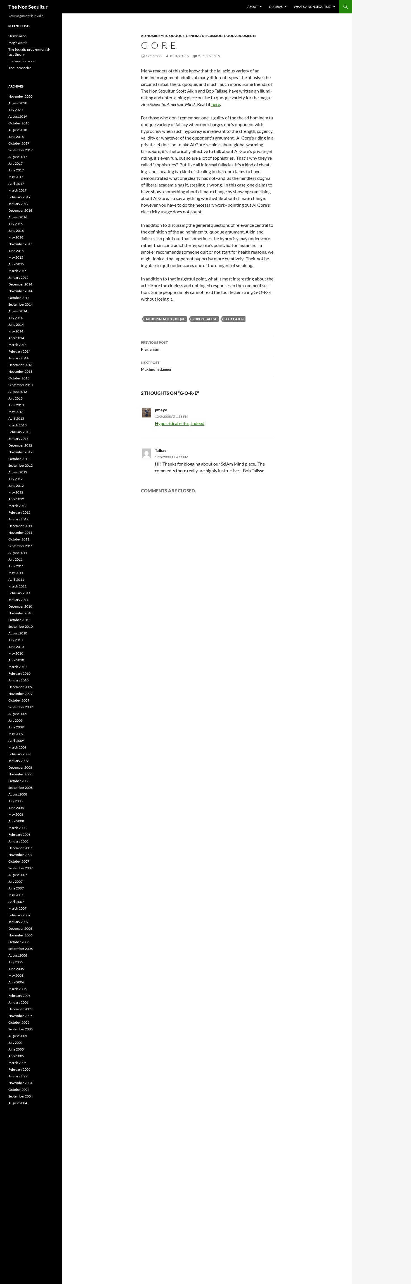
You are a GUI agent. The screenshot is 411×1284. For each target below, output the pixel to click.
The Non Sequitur (28, 7)
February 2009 (19, 754)
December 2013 (20, 365)
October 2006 (18, 942)
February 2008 (19, 834)
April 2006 (16, 982)
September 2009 (20, 707)
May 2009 (15, 734)
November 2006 (20, 935)
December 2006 (20, 928)
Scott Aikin (234, 319)
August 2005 (17, 1036)
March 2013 (17, 425)
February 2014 (19, 351)
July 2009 (15, 720)
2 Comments (209, 56)
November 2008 (20, 774)
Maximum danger (156, 366)
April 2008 (16, 821)
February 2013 (19, 432)
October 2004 (18, 1089)
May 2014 (15, 331)
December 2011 (20, 526)
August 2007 (17, 875)
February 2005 (19, 1069)
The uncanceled (20, 68)
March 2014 (17, 345)
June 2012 (16, 485)
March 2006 (17, 989)
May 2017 (15, 177)
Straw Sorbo (17, 36)
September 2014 (20, 304)
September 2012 (20, 465)
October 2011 (18, 539)
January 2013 (18, 438)
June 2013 (16, 405)
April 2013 (16, 418)
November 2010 (20, 613)
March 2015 (17, 271)
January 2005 (18, 1076)
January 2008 (18, 841)
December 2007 (20, 848)
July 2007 (15, 881)
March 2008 (17, 828)
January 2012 (18, 519)
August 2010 (17, 633)
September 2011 (20, 546)
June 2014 (16, 324)
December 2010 (20, 606)
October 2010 (18, 620)
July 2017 (15, 163)
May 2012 (15, 492)
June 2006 (16, 969)
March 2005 (17, 1063)
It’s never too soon (21, 61)
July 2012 (15, 479)
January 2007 (18, 922)
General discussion (204, 36)
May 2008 (15, 814)
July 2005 (15, 1042)
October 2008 (18, 781)
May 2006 (15, 975)
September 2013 (20, 385)
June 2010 (16, 647)
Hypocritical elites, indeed (179, 423)
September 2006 (20, 949)
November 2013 (20, 371)
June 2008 (16, 808)
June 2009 (16, 727)
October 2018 (18, 123)
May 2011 (15, 573)
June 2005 (16, 1049)
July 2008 (15, 801)
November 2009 (20, 693)
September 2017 (20, 150)
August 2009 (17, 714)
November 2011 (20, 532)
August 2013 (17, 392)
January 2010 (18, 680)
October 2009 (18, 700)
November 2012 (20, 452)
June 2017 (16, 170)
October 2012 (18, 459)
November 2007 (20, 855)
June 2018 (16, 136)
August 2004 (17, 1103)
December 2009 (20, 687)
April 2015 (16, 264)
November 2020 (20, 96)
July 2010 (15, 640)
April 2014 (16, 338)
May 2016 (15, 237)
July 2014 (15, 318)
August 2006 (17, 955)
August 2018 (17, 130)
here (215, 104)
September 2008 (20, 787)
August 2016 (17, 217)
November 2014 (20, 291)
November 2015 (20, 244)
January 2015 (18, 277)
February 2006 (19, 995)
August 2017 (17, 157)
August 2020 (17, 103)
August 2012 (17, 472)
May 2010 (15, 653)
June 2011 (16, 566)
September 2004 (20, 1096)
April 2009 (16, 740)
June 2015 (16, 251)
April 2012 (16, 499)
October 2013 (18, 378)
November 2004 (20, 1083)
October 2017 (18, 143)
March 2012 (17, 506)
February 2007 (19, 915)
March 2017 (17, 190)
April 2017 (16, 183)
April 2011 (16, 579)
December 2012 (20, 445)
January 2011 (18, 600)
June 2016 (16, 230)
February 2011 (19, 593)
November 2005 (20, 1016)
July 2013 (15, 398)
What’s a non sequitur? (312, 6)
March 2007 (17, 908)
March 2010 (17, 667)
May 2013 (15, 412)
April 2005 (16, 1056)
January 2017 (18, 204)
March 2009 (17, 747)
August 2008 (17, 794)
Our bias (276, 6)
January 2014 (18, 358)
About (252, 6)
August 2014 (17, 311)
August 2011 (17, 553)
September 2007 (20, 868)
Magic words (17, 43)
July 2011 (15, 559)
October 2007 (18, 861)
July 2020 (15, 110)
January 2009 (18, 761)
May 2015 (15, 257)
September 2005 (20, 1029)
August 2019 (17, 116)
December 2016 (20, 210)
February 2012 (19, 512)
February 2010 (19, 673)
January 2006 (18, 1002)
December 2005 (20, 1009)
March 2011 (17, 586)
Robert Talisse (205, 319)
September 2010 (20, 626)
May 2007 (15, 895)
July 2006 (15, 962)
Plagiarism (154, 345)
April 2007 (16, 902)
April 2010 (16, 660)
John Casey (179, 56)
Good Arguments (240, 36)
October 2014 (18, 298)
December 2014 (20, 284)
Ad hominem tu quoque (163, 36)
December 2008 (20, 767)
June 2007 (16, 888)
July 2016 (15, 224)
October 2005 (18, 1022)
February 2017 (19, 197)
